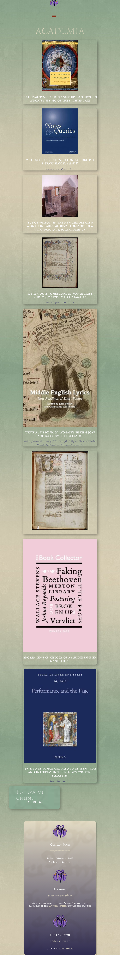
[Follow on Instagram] (34, 802)
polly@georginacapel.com (60, 941)
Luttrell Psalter (58, 906)
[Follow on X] (28, 802)
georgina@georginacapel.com (60, 895)
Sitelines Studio (65, 948)
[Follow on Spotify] (40, 802)
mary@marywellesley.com (60, 850)
